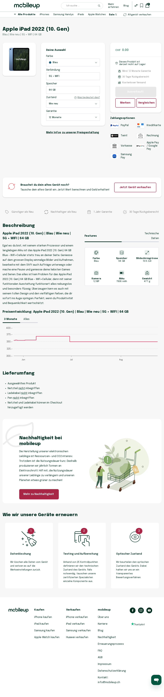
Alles (26, 319)
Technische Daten (152, 236)
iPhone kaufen (43, 617)
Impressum (104, 664)
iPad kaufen (41, 624)
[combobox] (82, 5)
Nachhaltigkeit (107, 637)
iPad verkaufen (75, 624)
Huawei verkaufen (77, 637)
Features (91, 236)
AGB (100, 657)
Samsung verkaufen (78, 630)
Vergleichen (146, 102)
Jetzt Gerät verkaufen (135, 187)
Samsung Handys (63, 14)
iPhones (44, 14)
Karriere (102, 624)
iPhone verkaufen (77, 617)
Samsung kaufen (44, 630)
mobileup (104, 609)
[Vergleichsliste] (136, 5)
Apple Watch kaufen (46, 637)
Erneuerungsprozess (111, 644)
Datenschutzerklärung (112, 671)
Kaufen (39, 609)
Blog (126, 5)
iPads (81, 14)
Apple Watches (97, 14)
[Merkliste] (142, 5)
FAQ (100, 650)
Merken (125, 102)
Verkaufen (73, 609)
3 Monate (10, 319)
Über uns (103, 617)
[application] (82, 345)
